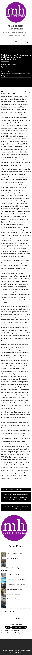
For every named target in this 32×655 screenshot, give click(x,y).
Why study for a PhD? (13, 558)
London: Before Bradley (14, 594)
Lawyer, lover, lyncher (13, 574)
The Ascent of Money (13, 599)
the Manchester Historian (11, 67)
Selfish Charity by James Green (16, 584)
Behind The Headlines (15, 489)
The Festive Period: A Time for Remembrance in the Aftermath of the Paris (15, 610)
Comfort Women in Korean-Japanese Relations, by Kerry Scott (15, 569)
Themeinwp (18, 652)
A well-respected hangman (14, 553)
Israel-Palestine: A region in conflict (17, 579)
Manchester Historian (16, 27)
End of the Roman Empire (14, 589)
